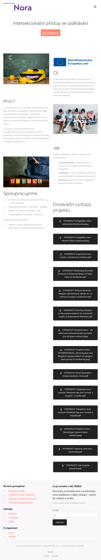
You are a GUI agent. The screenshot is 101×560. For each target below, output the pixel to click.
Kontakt (12, 536)
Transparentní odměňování (21, 502)
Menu (95, 6)
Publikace (13, 513)
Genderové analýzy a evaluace (23, 498)
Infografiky (13, 517)
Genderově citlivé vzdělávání (22, 494)
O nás (11, 532)
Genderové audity (17, 491)
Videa (11, 521)
